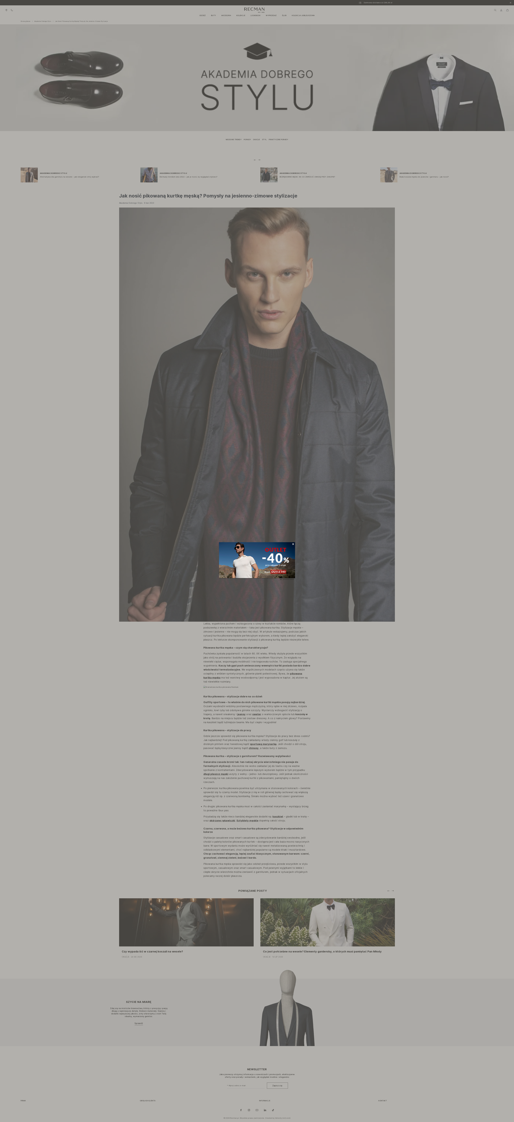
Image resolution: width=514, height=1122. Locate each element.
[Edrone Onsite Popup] (257, 561)
